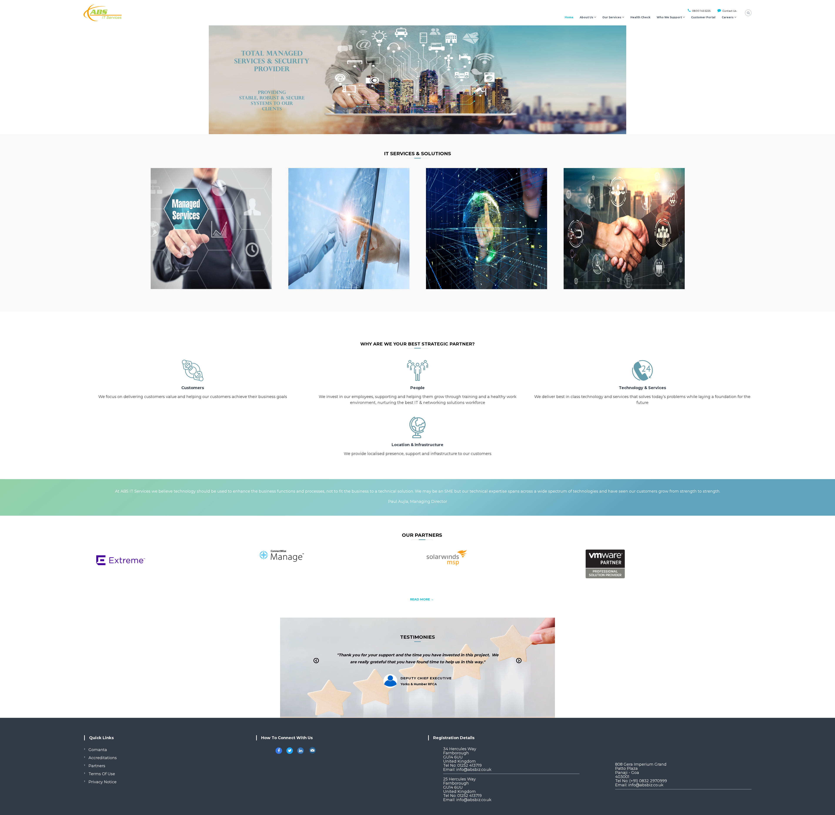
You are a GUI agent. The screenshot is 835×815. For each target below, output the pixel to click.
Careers (727, 17)
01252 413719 (469, 765)
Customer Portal (703, 17)
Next (519, 663)
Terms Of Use (102, 774)
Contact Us (729, 10)
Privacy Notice (103, 782)
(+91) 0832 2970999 (648, 780)
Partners (97, 765)
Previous (316, 663)
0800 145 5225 (700, 10)
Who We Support (669, 17)
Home (569, 17)
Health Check (640, 17)
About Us (586, 17)
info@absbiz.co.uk (473, 769)
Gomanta (98, 749)
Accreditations (103, 757)
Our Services (611, 17)
